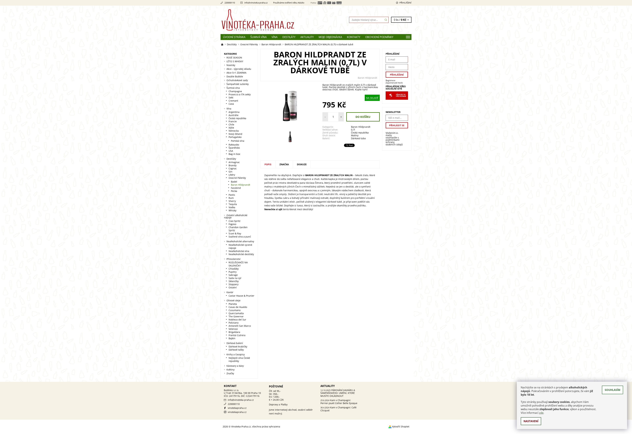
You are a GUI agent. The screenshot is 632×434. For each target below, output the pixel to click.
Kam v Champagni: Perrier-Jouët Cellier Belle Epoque (338, 402)
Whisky (232, 210)
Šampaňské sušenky (237, 84)
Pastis (232, 194)
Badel (234, 181)
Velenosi (233, 328)
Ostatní (233, 287)
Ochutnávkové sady (237, 80)
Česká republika (360, 132)
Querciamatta (236, 313)
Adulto (301, 2)
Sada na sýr (235, 278)
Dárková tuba (358, 138)
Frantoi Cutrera (237, 335)
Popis (267, 164)
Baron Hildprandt (367, 77)
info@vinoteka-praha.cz (256, 2)
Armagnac (234, 162)
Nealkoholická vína (239, 251)
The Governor (236, 316)
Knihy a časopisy (235, 354)
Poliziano (233, 322)
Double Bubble (234, 76)
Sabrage (233, 274)
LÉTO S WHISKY (234, 61)
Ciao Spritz (234, 221)
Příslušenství (233, 259)
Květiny (230, 369)
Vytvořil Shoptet (400, 426)
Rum (231, 197)
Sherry (232, 201)
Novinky (230, 65)
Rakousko (234, 144)
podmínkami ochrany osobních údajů (394, 142)
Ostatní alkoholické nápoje (235, 216)
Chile (231, 124)
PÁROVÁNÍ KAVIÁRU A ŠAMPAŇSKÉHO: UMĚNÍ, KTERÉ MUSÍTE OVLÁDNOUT (337, 393)
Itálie (231, 127)
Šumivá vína (258, 37)
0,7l (353, 129)
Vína (274, 37)
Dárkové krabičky (238, 346)
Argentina (234, 112)
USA (231, 150)
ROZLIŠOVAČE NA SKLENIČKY (238, 264)
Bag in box (234, 154)
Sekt (231, 97)
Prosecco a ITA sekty (240, 94)
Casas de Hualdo (238, 307)
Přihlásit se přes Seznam (401, 95)
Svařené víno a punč (240, 236)
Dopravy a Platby (278, 404)
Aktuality (307, 37)
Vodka (232, 207)
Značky (230, 373)
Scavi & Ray (235, 233)
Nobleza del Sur (237, 319)
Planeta (233, 303)
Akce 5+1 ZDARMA (236, 72)
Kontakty (353, 37)
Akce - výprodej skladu (238, 68)
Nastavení (531, 421)
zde (541, 413)
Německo (234, 130)
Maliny (354, 135)
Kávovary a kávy (235, 365)
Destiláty (288, 37)
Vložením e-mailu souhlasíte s (394, 139)
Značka (284, 164)
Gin (230, 171)
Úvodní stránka (234, 37)
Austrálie (233, 115)
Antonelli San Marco (240, 325)
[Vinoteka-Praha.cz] (268, 19)
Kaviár (229, 292)
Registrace (390, 80)
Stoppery (233, 284)
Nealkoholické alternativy (240, 241)
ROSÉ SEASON (234, 57)
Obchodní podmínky (379, 37)
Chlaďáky (234, 268)
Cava (231, 103)
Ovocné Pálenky (237, 177)
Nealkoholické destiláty (241, 254)
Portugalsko (235, 137)
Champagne (235, 91)
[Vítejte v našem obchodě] (222, 44)
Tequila (233, 204)
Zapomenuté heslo (394, 82)
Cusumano (234, 310)
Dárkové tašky (236, 349)
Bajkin (232, 338)
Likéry (232, 174)
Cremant (233, 100)
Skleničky (234, 281)
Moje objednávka (330, 37)
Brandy (233, 165)
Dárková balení (234, 343)
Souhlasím (612, 390)
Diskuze (302, 164)
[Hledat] (386, 20)
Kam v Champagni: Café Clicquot (338, 409)
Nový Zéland (235, 133)
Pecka (234, 191)
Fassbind (236, 187)
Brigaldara (234, 332)
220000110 (229, 2)
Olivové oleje (233, 300)
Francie (233, 121)
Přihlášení (405, 2)
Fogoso (232, 224)
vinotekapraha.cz (237, 407)
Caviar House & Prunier (241, 295)
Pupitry (233, 271)
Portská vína (237, 140)
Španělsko (234, 147)
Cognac (233, 168)
